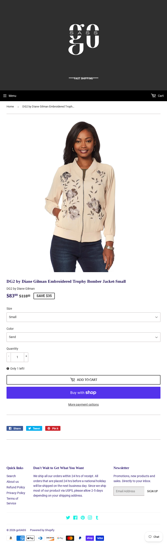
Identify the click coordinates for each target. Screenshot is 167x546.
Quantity (12, 348)
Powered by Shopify (42, 530)
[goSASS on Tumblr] (97, 518)
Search (11, 476)
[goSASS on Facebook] (75, 518)
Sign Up (152, 491)
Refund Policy (16, 487)
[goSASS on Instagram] (90, 518)
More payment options (83, 404)
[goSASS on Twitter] (68, 518)
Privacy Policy (16, 493)
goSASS (21, 530)
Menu (12, 96)
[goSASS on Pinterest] (82, 518)
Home (10, 106)
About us (13, 481)
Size (9, 308)
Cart (160, 96)
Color (10, 328)
